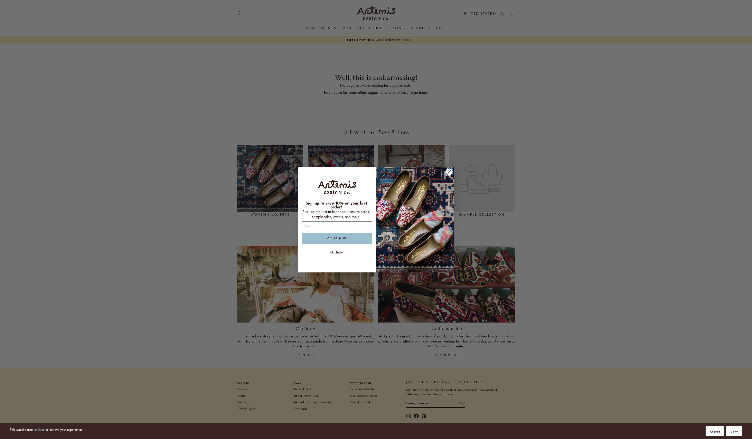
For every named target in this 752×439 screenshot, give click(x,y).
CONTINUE (336, 238)
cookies (39, 429)
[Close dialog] (449, 171)
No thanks (337, 252)
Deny (734, 432)
